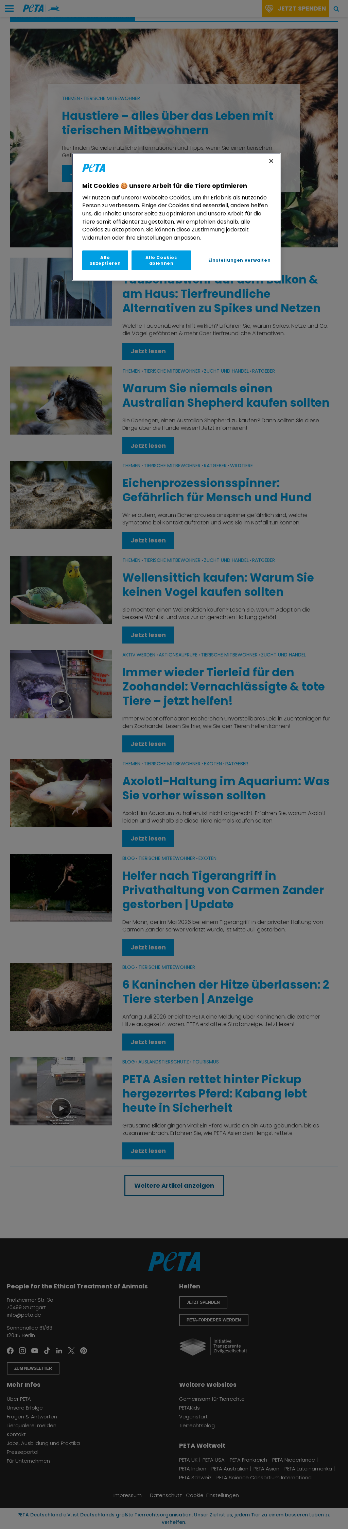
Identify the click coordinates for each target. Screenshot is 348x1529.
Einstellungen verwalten (239, 260)
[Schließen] (271, 160)
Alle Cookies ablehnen (161, 260)
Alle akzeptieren (105, 260)
